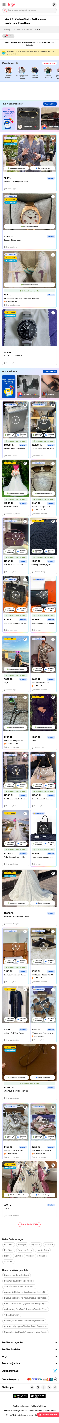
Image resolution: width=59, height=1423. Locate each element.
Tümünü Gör (49, 63)
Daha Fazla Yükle (29, 1224)
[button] (4, 4)
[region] (30, 73)
